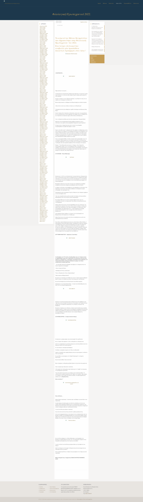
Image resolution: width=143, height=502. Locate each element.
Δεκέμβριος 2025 (43, 36)
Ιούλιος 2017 (42, 159)
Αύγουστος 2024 (43, 55)
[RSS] (102, 499)
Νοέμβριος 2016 (43, 169)
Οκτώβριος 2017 (43, 156)
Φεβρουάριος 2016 (44, 180)
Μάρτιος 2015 (43, 194)
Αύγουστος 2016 (43, 173)
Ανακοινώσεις (93, 56)
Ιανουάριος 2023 (43, 78)
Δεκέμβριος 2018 (43, 139)
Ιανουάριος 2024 (43, 64)
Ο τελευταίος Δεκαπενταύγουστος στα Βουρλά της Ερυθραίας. (97, 27)
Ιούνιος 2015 (42, 190)
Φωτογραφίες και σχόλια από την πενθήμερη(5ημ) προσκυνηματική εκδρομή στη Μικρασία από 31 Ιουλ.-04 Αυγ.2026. (97, 34)
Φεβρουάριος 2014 (44, 210)
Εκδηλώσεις (93, 62)
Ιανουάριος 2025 (43, 49)
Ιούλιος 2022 (42, 86)
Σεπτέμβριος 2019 (44, 128)
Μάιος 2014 (42, 206)
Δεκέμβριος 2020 (43, 109)
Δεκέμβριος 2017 (43, 153)
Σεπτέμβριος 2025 (44, 39)
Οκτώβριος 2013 (43, 215)
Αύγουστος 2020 (43, 114)
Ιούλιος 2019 (42, 130)
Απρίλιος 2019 (43, 134)
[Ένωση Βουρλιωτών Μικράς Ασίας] (12, 3)
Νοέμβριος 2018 (43, 140)
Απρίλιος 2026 (43, 31)
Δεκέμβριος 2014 (43, 198)
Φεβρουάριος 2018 (44, 151)
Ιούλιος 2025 (42, 42)
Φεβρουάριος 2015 (44, 195)
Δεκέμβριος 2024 (43, 50)
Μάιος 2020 (42, 118)
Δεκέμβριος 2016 (43, 168)
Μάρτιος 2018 (43, 150)
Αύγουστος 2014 (43, 202)
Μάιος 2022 (42, 88)
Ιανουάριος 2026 (43, 34)
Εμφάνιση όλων (83, 22)
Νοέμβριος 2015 (43, 184)
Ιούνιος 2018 (42, 146)
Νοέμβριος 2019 (43, 125)
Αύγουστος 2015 (43, 188)
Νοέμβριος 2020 (43, 110)
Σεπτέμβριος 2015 (44, 186)
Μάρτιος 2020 (43, 120)
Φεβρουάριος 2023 (44, 77)
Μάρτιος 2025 (43, 47)
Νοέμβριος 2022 (43, 81)
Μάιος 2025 (42, 44)
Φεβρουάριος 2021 (44, 107)
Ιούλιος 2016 (42, 174)
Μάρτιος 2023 (43, 76)
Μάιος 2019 (42, 132)
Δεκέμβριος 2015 (43, 183)
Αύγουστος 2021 (43, 99)
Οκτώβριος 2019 (43, 126)
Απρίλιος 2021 (43, 104)
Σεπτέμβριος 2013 (44, 216)
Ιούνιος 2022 (42, 87)
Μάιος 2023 (42, 74)
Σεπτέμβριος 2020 (44, 113)
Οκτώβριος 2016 (43, 171)
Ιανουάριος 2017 (43, 167)
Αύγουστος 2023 (43, 70)
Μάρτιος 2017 (43, 164)
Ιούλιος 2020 (42, 115)
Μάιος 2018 (42, 147)
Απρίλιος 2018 (43, 148)
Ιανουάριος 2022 (43, 93)
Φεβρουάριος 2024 (44, 63)
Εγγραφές (41, 491)
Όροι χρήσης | (80, 499)
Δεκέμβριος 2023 (43, 65)
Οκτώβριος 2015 (43, 185)
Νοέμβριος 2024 (43, 51)
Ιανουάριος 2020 (43, 123)
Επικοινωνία (52, 490)
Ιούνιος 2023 (42, 72)
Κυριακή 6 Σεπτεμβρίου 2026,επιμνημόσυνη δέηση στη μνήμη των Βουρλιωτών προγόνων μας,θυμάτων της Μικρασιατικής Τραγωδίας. (98, 41)
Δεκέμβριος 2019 (43, 124)
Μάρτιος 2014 (43, 209)
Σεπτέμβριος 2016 (44, 172)
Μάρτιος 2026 (43, 32)
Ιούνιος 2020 (42, 117)
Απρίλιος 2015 (43, 193)
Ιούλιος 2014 (42, 204)
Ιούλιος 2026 (42, 27)
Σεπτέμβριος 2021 (44, 98)
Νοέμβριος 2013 (43, 213)
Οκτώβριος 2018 (43, 141)
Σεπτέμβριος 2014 (44, 201)
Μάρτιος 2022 (43, 91)
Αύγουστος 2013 (43, 217)
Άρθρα (91, 58)
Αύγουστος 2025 (43, 40)
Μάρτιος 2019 (43, 135)
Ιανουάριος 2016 (43, 182)
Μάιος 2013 (42, 221)
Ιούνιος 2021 (42, 102)
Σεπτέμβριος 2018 (44, 142)
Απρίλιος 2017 (43, 163)
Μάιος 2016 (42, 177)
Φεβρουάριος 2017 (44, 166)
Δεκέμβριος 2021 (43, 94)
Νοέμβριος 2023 (43, 66)
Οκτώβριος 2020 (43, 112)
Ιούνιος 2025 (42, 43)
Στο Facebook (53, 491)
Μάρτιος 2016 (43, 179)
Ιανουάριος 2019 (43, 137)
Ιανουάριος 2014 (43, 211)
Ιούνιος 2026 (42, 28)
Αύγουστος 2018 (43, 144)
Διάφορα (92, 60)
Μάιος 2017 (42, 162)
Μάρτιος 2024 (43, 61)
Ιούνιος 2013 (42, 220)
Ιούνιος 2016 (42, 175)
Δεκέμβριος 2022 (43, 80)
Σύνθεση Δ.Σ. (42, 488)
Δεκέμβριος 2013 (43, 212)
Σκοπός (41, 486)
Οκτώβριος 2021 (43, 97)
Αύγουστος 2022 (43, 85)
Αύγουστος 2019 (43, 129)
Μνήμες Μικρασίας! (96, 46)
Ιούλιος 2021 (42, 101)
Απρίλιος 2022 (43, 90)
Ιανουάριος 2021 (43, 108)
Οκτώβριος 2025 (43, 38)
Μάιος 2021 (42, 103)
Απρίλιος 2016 (43, 178)
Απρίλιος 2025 (43, 45)
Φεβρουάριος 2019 (44, 136)
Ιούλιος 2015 (42, 189)
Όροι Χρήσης (53, 486)
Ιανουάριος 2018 (43, 152)
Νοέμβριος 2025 (43, 37)
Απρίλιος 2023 (43, 75)
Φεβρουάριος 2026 (44, 33)
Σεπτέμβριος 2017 (44, 157)
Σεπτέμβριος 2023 (44, 69)
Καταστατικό (42, 490)
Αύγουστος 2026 (43, 26)
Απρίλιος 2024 (43, 60)
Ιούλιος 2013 (42, 218)
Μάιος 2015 (42, 191)
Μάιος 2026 (42, 29)
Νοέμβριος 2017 (43, 155)
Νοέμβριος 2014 (43, 199)
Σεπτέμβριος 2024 (44, 54)
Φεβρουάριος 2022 (44, 92)
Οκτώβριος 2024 (43, 53)
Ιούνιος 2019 (42, 131)
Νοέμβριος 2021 (43, 96)
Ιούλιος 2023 (42, 71)
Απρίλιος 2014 (43, 207)
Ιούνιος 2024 (42, 58)
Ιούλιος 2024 (42, 56)
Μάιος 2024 (42, 59)
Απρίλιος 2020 (43, 119)
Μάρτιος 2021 (43, 105)
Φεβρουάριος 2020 (44, 121)
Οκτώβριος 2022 (43, 82)
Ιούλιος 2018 (42, 145)
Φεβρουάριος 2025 (44, 48)
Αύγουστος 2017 (43, 158)
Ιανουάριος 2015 (43, 196)
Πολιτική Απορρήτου (54, 488)
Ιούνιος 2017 (42, 161)
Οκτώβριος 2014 (43, 200)
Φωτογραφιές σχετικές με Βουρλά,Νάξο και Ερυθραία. (97, 50)
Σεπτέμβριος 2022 (44, 83)
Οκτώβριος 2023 (43, 67)
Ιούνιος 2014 (42, 205)
